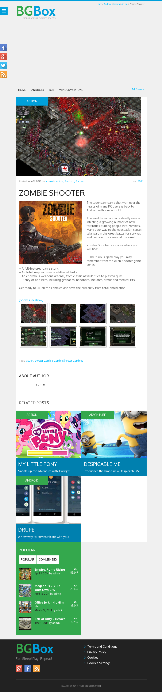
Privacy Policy (96, 652)
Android (108, 4)
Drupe (26, 529)
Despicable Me (102, 464)
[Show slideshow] (31, 300)
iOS (51, 89)
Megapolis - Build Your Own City (47, 588)
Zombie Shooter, (63, 360)
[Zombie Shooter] (33, 313)
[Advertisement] (89, 52)
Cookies (92, 657)
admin (49, 181)
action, (30, 360)
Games (116, 4)
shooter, (39, 360)
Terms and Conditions (102, 646)
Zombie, (48, 360)
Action (125, 4)
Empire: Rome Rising (50, 569)
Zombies (78, 360)
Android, (70, 181)
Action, (60, 181)
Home (99, 4)
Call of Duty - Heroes (50, 619)
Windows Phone (71, 89)
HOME (22, 89)
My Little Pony (37, 464)
